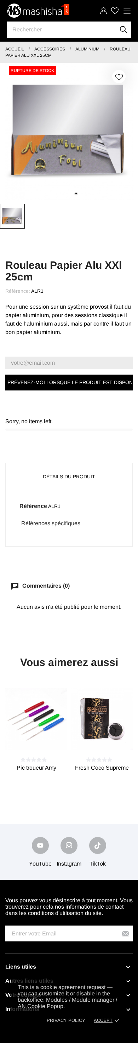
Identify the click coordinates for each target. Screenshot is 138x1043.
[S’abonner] (125, 933)
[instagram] (69, 845)
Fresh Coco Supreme (102, 768)
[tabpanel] (69, 131)
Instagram (69, 864)
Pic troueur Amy (36, 768)
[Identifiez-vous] (103, 10)
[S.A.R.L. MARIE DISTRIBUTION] (39, 10)
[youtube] (40, 845)
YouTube (40, 864)
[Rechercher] (123, 29)
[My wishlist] (115, 10)
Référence (33, 506)
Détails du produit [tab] (69, 476)
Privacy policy (66, 1020)
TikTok (98, 864)
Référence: (17, 291)
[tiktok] (97, 845)
